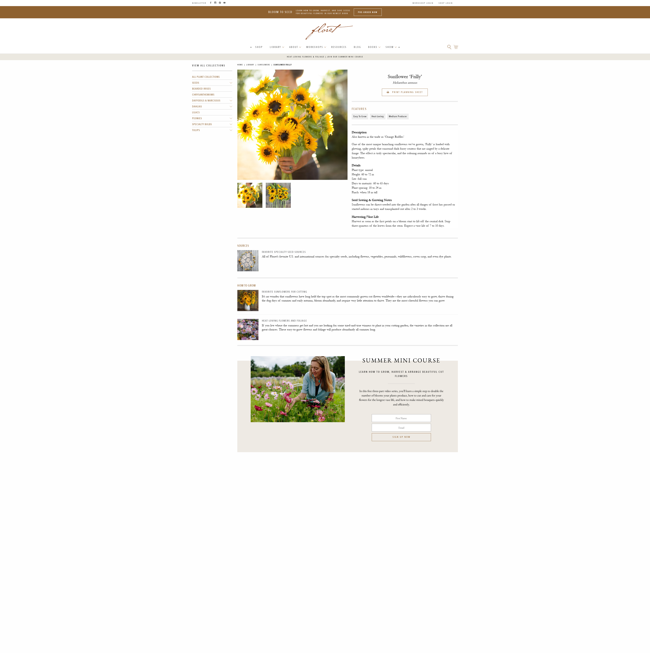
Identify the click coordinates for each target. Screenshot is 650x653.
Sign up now (401, 437)
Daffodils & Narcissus (206, 101)
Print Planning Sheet (407, 92)
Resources (339, 47)
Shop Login (446, 3)
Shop (259, 47)
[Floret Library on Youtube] (224, 3)
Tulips (196, 130)
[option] (249, 195)
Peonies (197, 118)
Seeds (195, 83)
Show (390, 47)
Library (275, 47)
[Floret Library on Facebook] (211, 3)
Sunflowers (264, 65)
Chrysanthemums (203, 95)
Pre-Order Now (367, 12)
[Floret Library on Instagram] (215, 3)
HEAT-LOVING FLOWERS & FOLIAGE (305, 57)
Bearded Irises (201, 89)
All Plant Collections (206, 77)
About (293, 47)
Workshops (314, 47)
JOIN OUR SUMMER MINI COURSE (345, 57)
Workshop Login (423, 3)
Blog (357, 47)
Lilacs (196, 112)
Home (240, 65)
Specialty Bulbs (202, 124)
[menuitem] (259, 47)
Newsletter (199, 3)
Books (372, 47)
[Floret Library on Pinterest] (220, 3)
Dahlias (197, 107)
